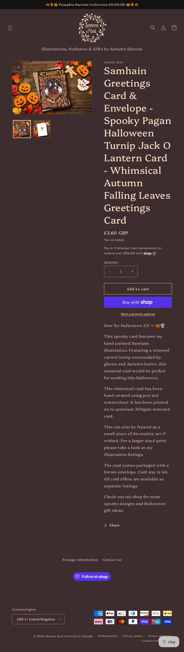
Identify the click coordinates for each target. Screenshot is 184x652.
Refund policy (108, 636)
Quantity (111, 262)
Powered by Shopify (78, 636)
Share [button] (114, 525)
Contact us (112, 559)
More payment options (138, 314)
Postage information (80, 559)
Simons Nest (54, 636)
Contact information (157, 640)
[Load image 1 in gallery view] (22, 129)
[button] (10, 28)
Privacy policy (133, 636)
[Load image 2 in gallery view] (42, 129)
